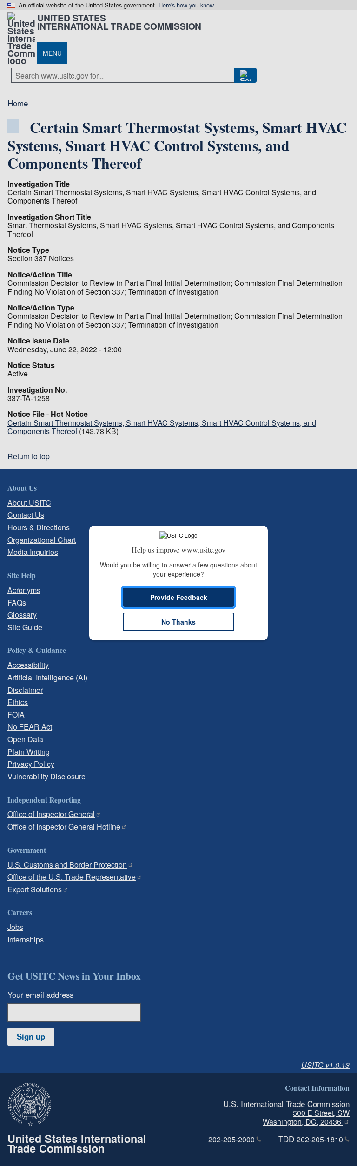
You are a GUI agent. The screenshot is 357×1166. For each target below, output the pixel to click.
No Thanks (178, 621)
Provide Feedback (178, 597)
